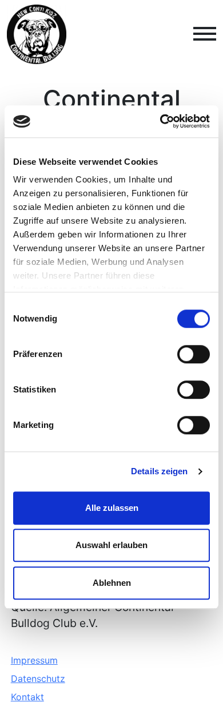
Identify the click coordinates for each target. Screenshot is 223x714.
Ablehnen (112, 583)
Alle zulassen (111, 508)
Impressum (34, 660)
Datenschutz (38, 678)
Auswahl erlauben (111, 545)
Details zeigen (159, 471)
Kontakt (27, 697)
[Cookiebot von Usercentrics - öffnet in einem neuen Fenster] (160, 121)
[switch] (193, 354)
